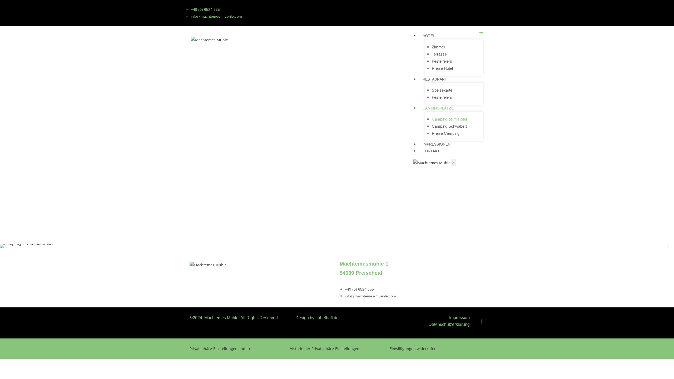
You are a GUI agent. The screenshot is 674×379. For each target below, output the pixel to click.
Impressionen (436, 144)
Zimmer (438, 47)
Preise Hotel (442, 68)
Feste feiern (442, 61)
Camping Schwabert (449, 126)
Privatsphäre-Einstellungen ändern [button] (220, 348)
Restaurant (435, 79)
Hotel (429, 36)
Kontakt (431, 151)
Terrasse (439, 54)
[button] (6, 246)
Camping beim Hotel (449, 119)
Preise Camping (445, 133)
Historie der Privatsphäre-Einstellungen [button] (324, 348)
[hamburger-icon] (481, 32)
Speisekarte (442, 90)
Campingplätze (438, 108)
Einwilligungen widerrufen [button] (413, 348)
